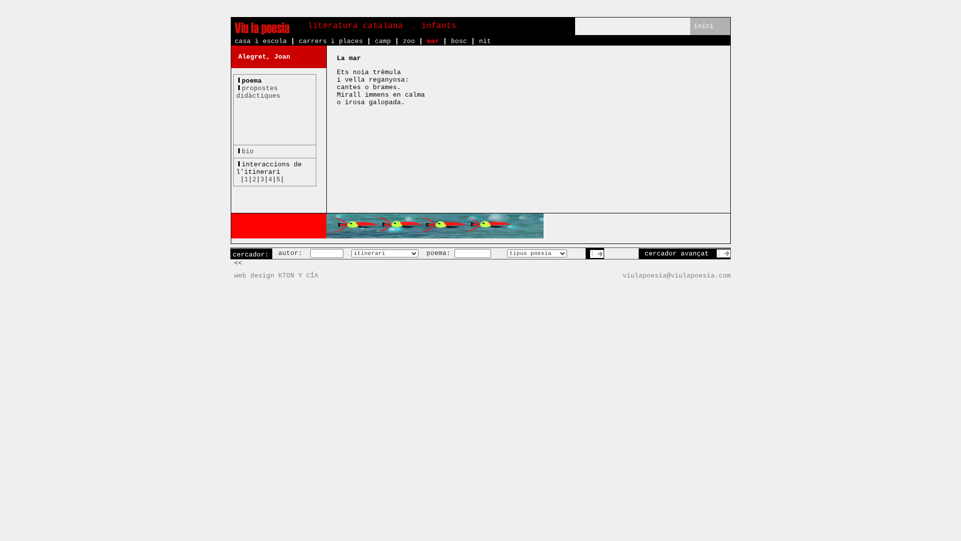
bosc (459, 41)
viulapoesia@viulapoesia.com (677, 276)
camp (383, 41)
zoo (409, 41)
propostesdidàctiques (258, 92)
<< (238, 263)
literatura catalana (355, 26)
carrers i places (331, 41)
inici (704, 26)
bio (248, 151)
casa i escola (261, 41)
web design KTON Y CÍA (276, 276)
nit (485, 41)
